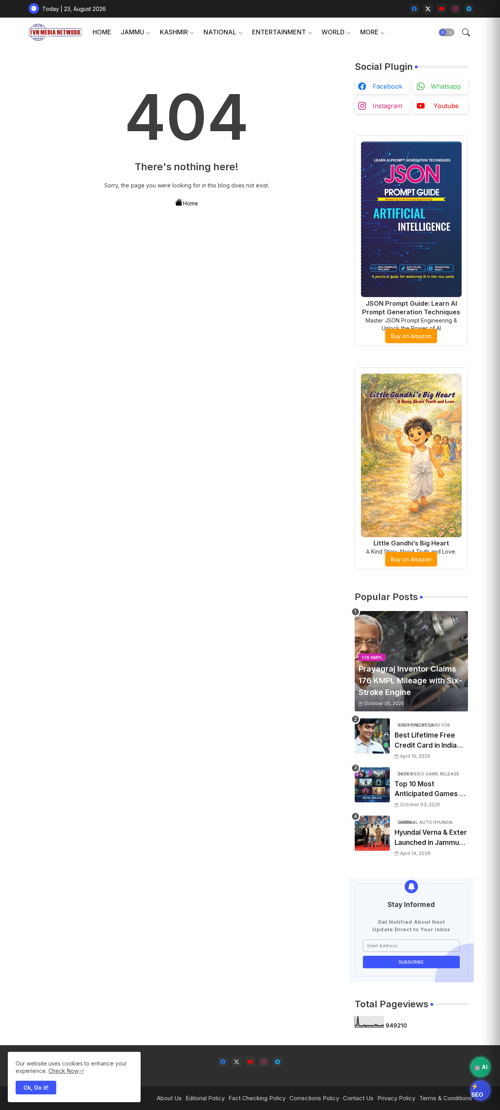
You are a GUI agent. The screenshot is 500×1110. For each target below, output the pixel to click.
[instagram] (455, 9)
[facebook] (414, 9)
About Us (169, 1098)
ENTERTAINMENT (279, 32)
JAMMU (132, 32)
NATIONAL (220, 32)
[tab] (102, 32)
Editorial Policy (205, 1098)
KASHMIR (174, 32)
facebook (387, 86)
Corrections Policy (314, 1098)
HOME (102, 32)
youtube (446, 106)
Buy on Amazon (411, 336)
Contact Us (358, 1098)
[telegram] (469, 9)
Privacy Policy (396, 1098)
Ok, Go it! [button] (35, 1087)
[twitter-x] (428, 9)
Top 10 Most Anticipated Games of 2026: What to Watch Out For (430, 789)
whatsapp (446, 86)
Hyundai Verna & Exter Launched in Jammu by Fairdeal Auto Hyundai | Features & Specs (431, 838)
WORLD (333, 32)
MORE (369, 32)
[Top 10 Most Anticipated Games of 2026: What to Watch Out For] (372, 784)
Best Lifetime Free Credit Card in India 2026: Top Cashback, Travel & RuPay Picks (429, 740)
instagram (387, 106)
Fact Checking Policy (257, 1098)
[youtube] (441, 9)
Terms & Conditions (445, 1098)
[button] (446, 32)
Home (190, 203)
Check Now (63, 1070)
